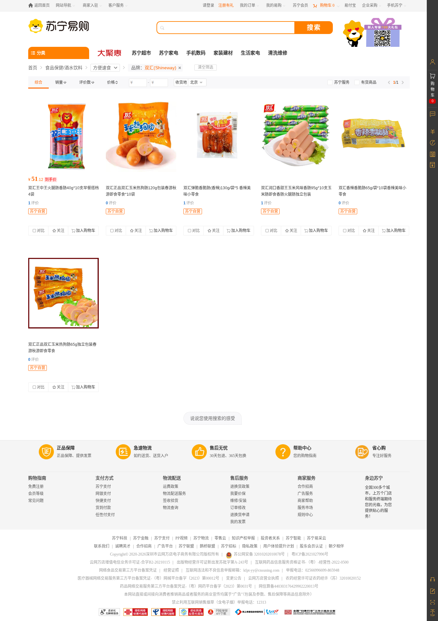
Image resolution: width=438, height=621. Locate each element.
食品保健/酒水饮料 (63, 67)
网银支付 (103, 493)
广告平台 (165, 546)
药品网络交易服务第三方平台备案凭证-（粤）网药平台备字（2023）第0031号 (186, 586)
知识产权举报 (243, 538)
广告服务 (305, 493)
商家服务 (307, 478)
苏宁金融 (140, 538)
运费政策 (170, 486)
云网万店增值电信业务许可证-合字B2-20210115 (130, 562)
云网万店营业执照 (263, 578)
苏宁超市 (141, 52)
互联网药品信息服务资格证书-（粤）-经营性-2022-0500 (302, 562)
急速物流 (143, 448)
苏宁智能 (293, 538)
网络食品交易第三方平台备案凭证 (128, 570)
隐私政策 (249, 546)
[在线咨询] (432, 579)
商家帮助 (305, 500)
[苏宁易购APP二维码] (432, 602)
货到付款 (103, 508)
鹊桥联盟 (207, 546)
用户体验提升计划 (278, 546)
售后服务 (239, 478)
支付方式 (105, 478)
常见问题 (36, 500)
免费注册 (36, 486)
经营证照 (171, 570)
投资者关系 (270, 538)
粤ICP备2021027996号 (309, 554)
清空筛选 (205, 67)
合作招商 (305, 486)
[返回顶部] (432, 613)
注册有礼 (226, 5)
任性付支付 (105, 515)
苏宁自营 (37, 211)
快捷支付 (103, 500)
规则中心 (305, 515)
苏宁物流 (201, 538)
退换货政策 (239, 486)
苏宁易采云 (316, 538)
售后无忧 (219, 448)
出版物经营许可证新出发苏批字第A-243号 (212, 562)
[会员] (432, 62)
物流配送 (172, 478)
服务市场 (305, 508)
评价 (33, 203)
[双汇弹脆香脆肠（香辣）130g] (218, 136)
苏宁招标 (228, 546)
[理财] (432, 131)
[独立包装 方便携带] (141, 136)
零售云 (220, 538)
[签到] (432, 154)
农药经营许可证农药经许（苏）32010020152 (323, 578)
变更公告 (233, 578)
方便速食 (102, 67)
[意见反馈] (432, 590)
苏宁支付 (103, 486)
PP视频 (181, 538)
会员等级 (36, 493)
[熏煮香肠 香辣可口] (374, 136)
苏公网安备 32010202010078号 (259, 554)
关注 (60, 230)
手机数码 (196, 52)
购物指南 (37, 478)
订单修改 (238, 508)
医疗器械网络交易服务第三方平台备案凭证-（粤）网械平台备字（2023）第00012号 (148, 578)
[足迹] (432, 143)
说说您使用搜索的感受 (212, 418)
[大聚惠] (110, 53)
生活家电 (250, 52)
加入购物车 (85, 230)
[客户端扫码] (372, 33)
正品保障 (66, 448)
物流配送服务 (174, 493)
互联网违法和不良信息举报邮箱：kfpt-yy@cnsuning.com (232, 570)
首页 (32, 67)
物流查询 (170, 508)
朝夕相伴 (336, 546)
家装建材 (223, 52)
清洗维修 (277, 52)
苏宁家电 (168, 52)
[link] (38, 82)
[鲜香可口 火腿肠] (63, 136)
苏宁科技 (119, 538)
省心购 (379, 448)
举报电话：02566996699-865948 (312, 570)
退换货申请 (239, 515)
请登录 (208, 5)
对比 (41, 230)
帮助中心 (302, 448)
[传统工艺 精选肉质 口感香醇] (296, 136)
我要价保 (238, 493)
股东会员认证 (311, 546)
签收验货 (170, 500)
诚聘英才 (123, 546)
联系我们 (101, 546)
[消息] (432, 114)
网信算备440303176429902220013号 (288, 586)
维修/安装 (238, 500)
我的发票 (238, 522)
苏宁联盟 (186, 546)
